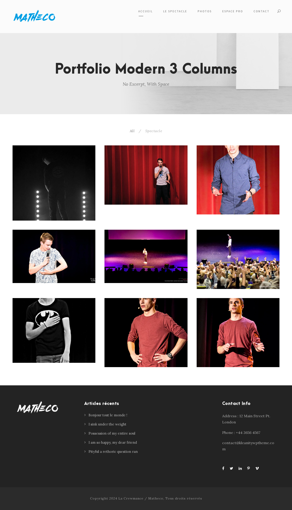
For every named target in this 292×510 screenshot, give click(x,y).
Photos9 (238, 180)
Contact (261, 11)
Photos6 (238, 259)
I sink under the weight (107, 424)
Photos (205, 11)
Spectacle (153, 131)
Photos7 (146, 256)
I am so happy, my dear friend (113, 442)
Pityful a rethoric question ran (113, 451)
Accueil (145, 11)
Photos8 (54, 256)
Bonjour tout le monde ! (108, 415)
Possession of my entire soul (112, 433)
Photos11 (54, 183)
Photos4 (238, 332)
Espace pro (232, 11)
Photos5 (146, 332)
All (132, 131)
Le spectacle (175, 11)
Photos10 (146, 175)
